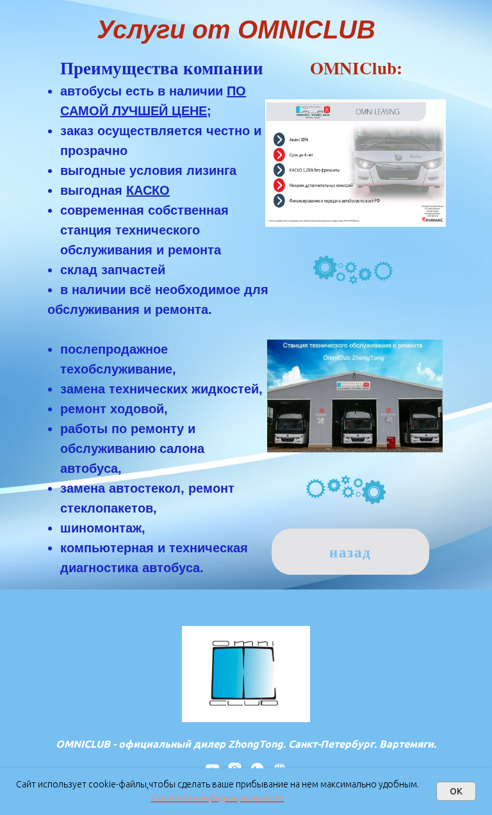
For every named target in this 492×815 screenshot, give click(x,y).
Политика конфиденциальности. (217, 798)
